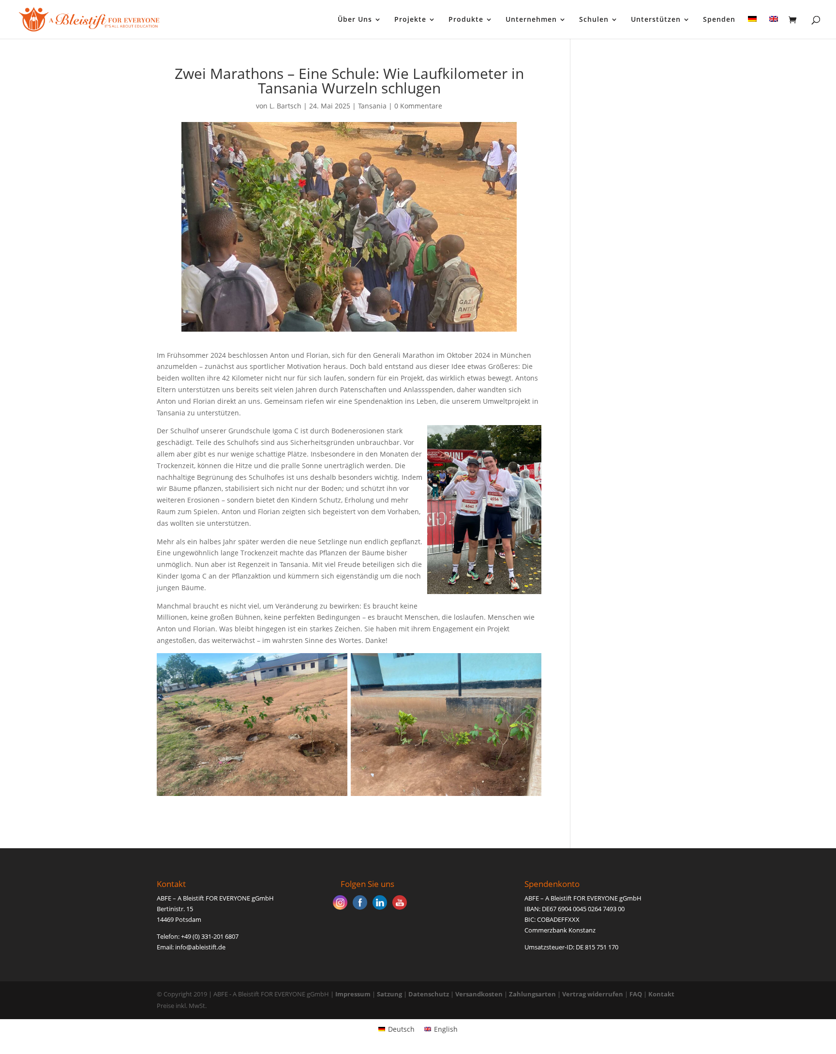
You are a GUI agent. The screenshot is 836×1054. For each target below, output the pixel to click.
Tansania (372, 105)
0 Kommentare (418, 105)
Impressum (353, 994)
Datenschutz (428, 994)
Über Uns (355, 20)
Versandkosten (479, 994)
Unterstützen (656, 20)
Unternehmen (531, 20)
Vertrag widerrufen (593, 994)
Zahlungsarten (532, 994)
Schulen (594, 20)
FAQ (635, 994)
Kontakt (661, 994)
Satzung (389, 994)
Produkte (465, 20)
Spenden (719, 20)
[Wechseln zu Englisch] (773, 27)
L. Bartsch (285, 105)
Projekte (410, 20)
